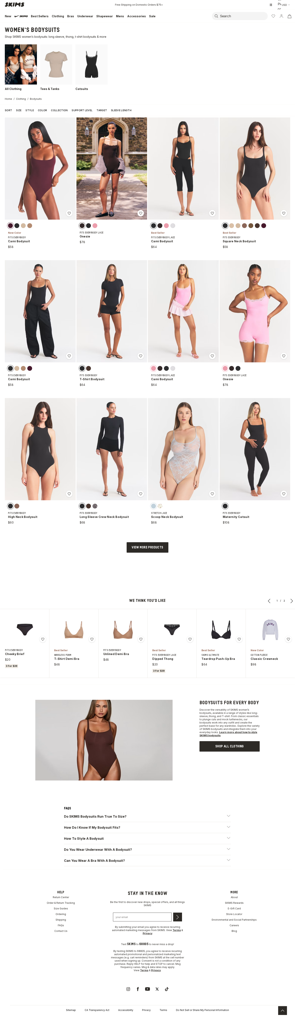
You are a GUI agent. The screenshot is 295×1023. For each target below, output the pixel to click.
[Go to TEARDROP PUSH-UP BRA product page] (221, 630)
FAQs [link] (61, 925)
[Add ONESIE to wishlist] (140, 213)
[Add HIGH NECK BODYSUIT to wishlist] (69, 494)
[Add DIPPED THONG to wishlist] (190, 639)
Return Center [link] (61, 897)
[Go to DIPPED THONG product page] (172, 630)
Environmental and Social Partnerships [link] (234, 919)
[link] (229, 746)
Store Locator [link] (234, 914)
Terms (163, 1010)
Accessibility (125, 1010)
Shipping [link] (61, 919)
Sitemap (71, 1010)
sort (8, 110)
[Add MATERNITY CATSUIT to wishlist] (284, 494)
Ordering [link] (61, 914)
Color (42, 110)
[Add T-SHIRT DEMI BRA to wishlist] (92, 639)
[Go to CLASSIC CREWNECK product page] (270, 630)
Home (8, 98)
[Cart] (289, 16)
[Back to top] (282, 1010)
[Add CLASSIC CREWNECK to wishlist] (288, 639)
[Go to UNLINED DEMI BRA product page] (123, 630)
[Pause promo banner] (271, 5)
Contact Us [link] (60, 930)
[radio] (10, 225)
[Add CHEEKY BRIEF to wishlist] (43, 639)
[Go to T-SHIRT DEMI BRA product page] (74, 630)
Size (18, 110)
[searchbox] (243, 16)
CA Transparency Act (97, 1010)
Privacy (146, 1010)
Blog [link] (234, 930)
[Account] (281, 16)
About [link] (234, 897)
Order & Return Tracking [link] (61, 902)
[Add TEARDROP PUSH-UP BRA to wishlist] (239, 639)
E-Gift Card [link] (234, 908)
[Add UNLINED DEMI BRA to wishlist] (141, 639)
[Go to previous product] (269, 601)
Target (102, 110)
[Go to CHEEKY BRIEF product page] (25, 630)
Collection (59, 110)
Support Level (82, 110)
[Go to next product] (292, 601)
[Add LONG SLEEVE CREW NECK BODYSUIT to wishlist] (140, 494)
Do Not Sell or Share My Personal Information (202, 1010)
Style (29, 110)
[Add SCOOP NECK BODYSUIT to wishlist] (212, 494)
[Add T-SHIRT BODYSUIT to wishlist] (140, 356)
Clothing (21, 98)
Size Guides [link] (61, 908)
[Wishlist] (273, 16)
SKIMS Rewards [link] (234, 902)
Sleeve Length (121, 110)
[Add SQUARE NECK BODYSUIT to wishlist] (284, 213)
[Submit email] (177, 917)
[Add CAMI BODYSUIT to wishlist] (69, 213)
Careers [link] (234, 925)
